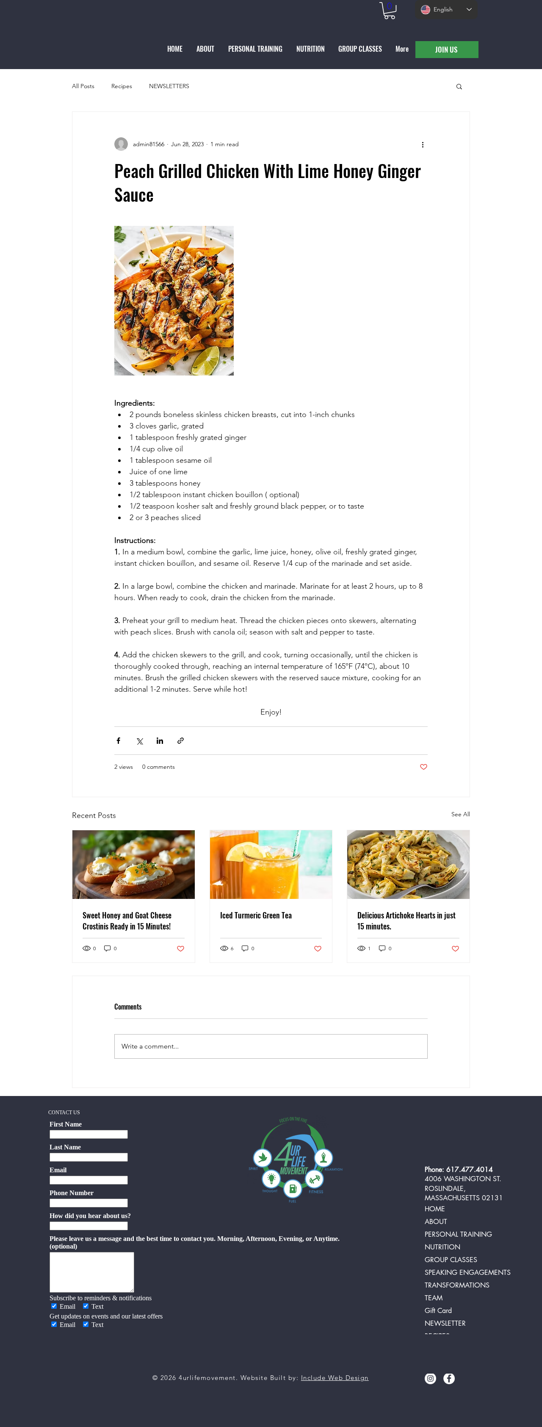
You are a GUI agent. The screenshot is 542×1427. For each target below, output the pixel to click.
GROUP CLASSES (451, 1259)
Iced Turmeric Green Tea (256, 915)
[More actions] (423, 144)
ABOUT (436, 1221)
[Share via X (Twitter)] (139, 741)
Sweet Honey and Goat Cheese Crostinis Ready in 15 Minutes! (127, 921)
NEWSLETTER (445, 1323)
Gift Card (438, 1310)
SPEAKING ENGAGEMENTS (465, 1272)
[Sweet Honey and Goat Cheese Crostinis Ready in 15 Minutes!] (133, 864)
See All (460, 814)
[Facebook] (449, 1378)
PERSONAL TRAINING (458, 1234)
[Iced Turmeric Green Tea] (271, 864)
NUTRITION (442, 1247)
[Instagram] (430, 1378)
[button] (389, 10)
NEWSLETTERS (169, 86)
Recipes (121, 86)
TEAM (433, 1297)
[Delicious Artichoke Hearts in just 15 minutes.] (408, 864)
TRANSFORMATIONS (457, 1285)
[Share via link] (181, 741)
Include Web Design (335, 1378)
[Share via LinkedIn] (160, 741)
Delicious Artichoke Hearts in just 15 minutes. (406, 921)
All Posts (83, 86)
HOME (435, 1208)
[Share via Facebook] (118, 741)
